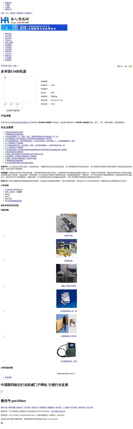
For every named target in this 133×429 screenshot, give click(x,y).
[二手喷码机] (10, 143)
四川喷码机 (19, 152)
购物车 (7, 9)
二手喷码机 (19, 143)
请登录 (12, 13)
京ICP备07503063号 (58, 411)
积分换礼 (74, 407)
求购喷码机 (19, 161)
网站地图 (12, 407)
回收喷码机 (19, 134)
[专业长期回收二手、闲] (23, 136)
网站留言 (82, 407)
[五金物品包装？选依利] (27, 150)
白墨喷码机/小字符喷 (44, 139)
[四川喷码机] (10, 152)
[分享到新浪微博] (126, 66)
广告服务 (66, 407)
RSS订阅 (90, 407)
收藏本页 (8, 3)
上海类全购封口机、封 (56, 145)
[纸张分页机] (10, 132)
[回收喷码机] (10, 134)
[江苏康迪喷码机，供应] (31, 141)
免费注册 (19, 13)
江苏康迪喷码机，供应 (66, 141)
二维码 (7, 7)
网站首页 (4, 407)
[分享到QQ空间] (128, 66)
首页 (10, 66)
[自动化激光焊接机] (12, 163)
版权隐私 (51, 407)
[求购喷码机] (10, 161)
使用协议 (43, 407)
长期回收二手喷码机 (29, 156)
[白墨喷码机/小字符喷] (20, 139)
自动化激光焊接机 (26, 163)
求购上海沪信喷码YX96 (34, 154)
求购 (15, 66)
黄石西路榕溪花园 (15, 201)
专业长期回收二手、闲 (50, 136)
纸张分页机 (19, 132)
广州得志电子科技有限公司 (19, 122)
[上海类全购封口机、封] (26, 145)
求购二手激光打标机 (29, 158)
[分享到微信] (131, 66)
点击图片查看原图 (13, 110)
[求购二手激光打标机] (13, 158)
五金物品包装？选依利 (58, 150)
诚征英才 (19, 407)
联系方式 (35, 407)
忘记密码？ (28, 13)
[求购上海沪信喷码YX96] (15, 154)
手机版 (7, 5)
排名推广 (58, 407)
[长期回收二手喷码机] (13, 156)
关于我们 (27, 407)
